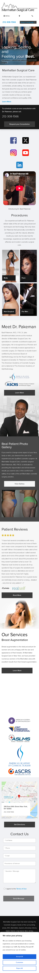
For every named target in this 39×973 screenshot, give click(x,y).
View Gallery (19, 484)
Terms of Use (21, 889)
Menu (7, 16)
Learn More (6, 102)
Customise (19, 962)
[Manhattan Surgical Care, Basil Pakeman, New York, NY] (19, 7)
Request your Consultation (19, 124)
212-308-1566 (9, 22)
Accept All (19, 957)
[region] (19, 952)
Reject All (19, 968)
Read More (17, 595)
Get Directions (19, 824)
